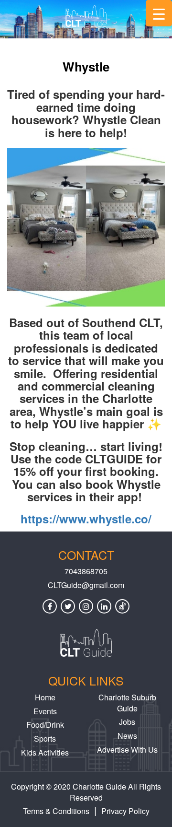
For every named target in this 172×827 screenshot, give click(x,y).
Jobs (127, 721)
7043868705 (86, 571)
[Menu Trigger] (159, 13)
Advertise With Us (127, 749)
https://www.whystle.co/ (86, 518)
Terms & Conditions (56, 810)
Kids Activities (45, 752)
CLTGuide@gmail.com (86, 585)
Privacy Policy (125, 810)
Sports (45, 738)
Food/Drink (45, 724)
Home (45, 697)
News (127, 735)
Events (45, 711)
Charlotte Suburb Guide (127, 703)
